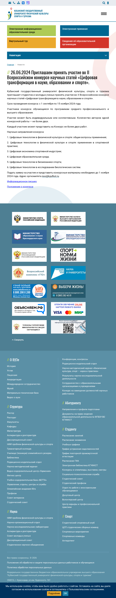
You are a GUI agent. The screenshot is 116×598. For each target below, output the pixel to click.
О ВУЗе (14, 359)
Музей (10, 388)
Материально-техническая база (22, 393)
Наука (13, 511)
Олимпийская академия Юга (21, 489)
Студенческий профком (74, 483)
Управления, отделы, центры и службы (26, 484)
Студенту (70, 429)
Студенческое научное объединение (25, 544)
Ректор (10, 413)
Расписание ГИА (70, 461)
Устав (10, 370)
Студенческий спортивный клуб (78, 522)
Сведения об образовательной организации (78, 43)
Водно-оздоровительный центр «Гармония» (29, 471)
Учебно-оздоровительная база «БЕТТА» (27, 480)
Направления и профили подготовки (81, 409)
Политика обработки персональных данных (29, 567)
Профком (12, 493)
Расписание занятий (72, 435)
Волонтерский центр (72, 499)
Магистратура (14, 431)
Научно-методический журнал (22, 466)
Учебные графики (71, 444)
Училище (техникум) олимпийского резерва (29, 453)
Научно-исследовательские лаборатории (28, 527)
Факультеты (13, 422)
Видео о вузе (13, 397)
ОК (65, 593)
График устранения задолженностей (80, 449)
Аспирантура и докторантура (21, 435)
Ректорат (11, 417)
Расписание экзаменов (74, 440)
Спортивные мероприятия (75, 531)
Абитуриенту (73, 402)
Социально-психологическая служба (80, 474)
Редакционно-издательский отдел (24, 462)
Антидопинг (68, 540)
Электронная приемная (75, 29)
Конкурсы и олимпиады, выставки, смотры (84, 470)
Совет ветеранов (15, 498)
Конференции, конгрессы (75, 359)
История (11, 366)
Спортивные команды (73, 536)
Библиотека (13, 457)
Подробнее (54, 593)
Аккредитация (14, 379)
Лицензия (12, 375)
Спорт (68, 516)
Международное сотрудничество (23, 384)
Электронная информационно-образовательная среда (25, 30)
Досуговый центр (71, 495)
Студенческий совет (17, 502)
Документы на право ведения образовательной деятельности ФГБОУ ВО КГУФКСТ (83, 417)
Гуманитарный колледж (19, 449)
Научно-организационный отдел (23, 522)
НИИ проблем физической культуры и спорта (30, 444)
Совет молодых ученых (19, 536)
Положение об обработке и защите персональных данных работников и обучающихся (50, 562)
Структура (16, 406)
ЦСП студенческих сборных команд (80, 527)
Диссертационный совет (19, 440)
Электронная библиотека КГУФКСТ (80, 465)
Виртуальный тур (18, 41)
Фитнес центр (14, 475)
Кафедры (11, 426)
